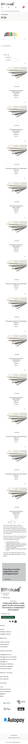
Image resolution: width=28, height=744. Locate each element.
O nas (1, 687)
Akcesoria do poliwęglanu (6, 666)
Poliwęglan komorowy (5, 654)
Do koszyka (16, 86)
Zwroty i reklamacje (5, 691)
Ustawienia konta (4, 644)
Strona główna (4, 14)
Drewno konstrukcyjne (5, 668)
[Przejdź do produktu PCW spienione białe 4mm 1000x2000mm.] (16, 343)
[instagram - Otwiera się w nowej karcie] (13, 622)
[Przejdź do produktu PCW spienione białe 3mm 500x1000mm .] (16, 268)
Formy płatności (4, 679)
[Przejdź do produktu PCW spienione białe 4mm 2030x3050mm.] (16, 382)
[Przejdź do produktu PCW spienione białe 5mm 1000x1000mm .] (16, 458)
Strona (9, 522)
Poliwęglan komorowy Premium (8, 659)
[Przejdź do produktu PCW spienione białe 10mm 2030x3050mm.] (16, 75)
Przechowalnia (3, 646)
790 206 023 (6, 593)
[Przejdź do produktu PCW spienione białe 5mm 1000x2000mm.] (16, 495)
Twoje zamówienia (5, 642)
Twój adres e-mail (5, 613)
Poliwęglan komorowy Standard (8, 657)
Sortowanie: (8, 57)
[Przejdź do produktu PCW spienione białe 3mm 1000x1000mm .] (16, 152)
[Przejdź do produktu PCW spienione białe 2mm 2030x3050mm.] (16, 114)
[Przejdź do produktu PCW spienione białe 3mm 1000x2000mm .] (16, 190)
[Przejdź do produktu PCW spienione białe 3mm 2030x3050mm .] (16, 229)
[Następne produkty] (18, 522)
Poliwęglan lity (3, 661)
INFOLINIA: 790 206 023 (5, 11)
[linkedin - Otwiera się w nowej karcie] (16, 622)
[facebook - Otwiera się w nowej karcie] (10, 622)
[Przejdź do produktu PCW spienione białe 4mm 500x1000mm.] (16, 421)
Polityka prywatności (5, 689)
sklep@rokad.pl (17, 11)
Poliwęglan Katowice (5, 634)
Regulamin (2, 694)
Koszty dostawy (4, 676)
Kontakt (2, 629)
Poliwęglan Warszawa (5, 631)
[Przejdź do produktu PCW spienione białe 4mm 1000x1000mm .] (16, 305)
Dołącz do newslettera (8, 617)
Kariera (2, 696)
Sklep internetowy (12, 742)
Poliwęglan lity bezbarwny (6, 664)
